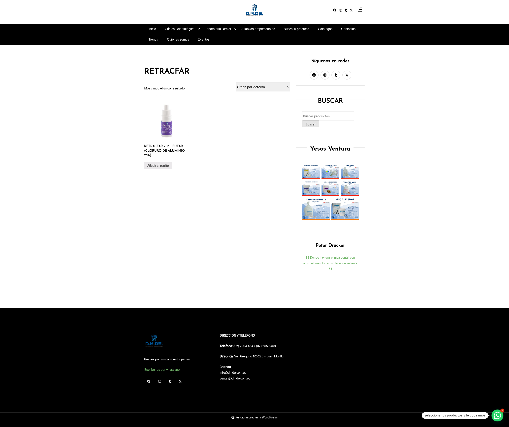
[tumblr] (346, 10)
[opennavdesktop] (360, 10)
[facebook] (334, 10)
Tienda (153, 39)
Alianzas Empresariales (258, 29)
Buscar (311, 124)
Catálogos (325, 29)
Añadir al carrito (158, 166)
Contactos (348, 29)
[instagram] (340, 10)
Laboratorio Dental (218, 29)
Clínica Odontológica (179, 29)
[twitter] (351, 10)
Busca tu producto (296, 29)
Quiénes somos (178, 39)
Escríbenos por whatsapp (162, 370)
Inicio (152, 29)
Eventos (203, 39)
